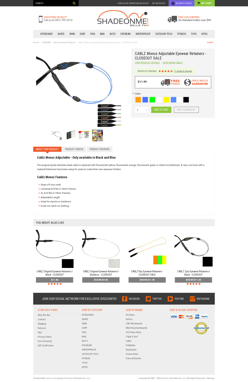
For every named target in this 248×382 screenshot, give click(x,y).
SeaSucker (131, 349)
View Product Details (147, 62)
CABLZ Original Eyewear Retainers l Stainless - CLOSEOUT (101, 273)
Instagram (203, 298)
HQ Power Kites (133, 332)
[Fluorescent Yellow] (166, 98)
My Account (158, 3)
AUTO (113, 34)
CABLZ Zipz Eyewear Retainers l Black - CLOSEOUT (193, 273)
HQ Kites (130, 315)
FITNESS (181, 34)
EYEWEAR (126, 34)
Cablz (128, 341)
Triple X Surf (132, 336)
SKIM (72, 34)
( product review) (183, 71)
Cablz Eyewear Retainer (64, 42)
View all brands (133, 358)
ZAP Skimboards (134, 323)
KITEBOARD (46, 34)
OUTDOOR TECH (163, 34)
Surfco (129, 319)
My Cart (206, 3)
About (47, 149)
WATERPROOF (143, 34)
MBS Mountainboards (136, 328)
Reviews (100, 149)
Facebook (134, 298)
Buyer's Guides (184, 3)
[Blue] (145, 98)
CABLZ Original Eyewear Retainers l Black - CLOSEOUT (54, 273)
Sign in (121, 3)
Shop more (173, 62)
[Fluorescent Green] (152, 98)
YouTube (179, 298)
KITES (205, 34)
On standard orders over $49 (194, 20)
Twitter (157, 298)
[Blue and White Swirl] (176, 98)
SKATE (61, 34)
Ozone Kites (132, 354)
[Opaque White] (159, 98)
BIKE (102, 34)
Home (36, 42)
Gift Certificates (45, 345)
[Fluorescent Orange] (138, 98)
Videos (74, 149)
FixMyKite (130, 345)
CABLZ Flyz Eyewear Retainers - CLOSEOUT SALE (147, 273)
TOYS (194, 34)
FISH (92, 34)
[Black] (186, 98)
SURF (82, 34)
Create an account (139, 3)
